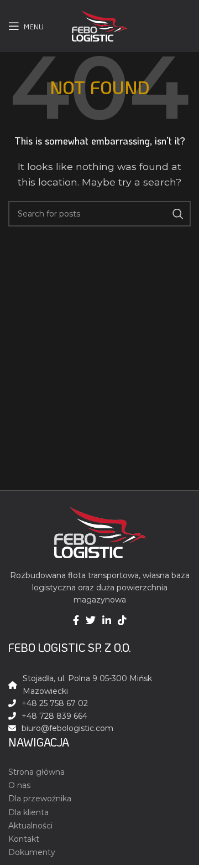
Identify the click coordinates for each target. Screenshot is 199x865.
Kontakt (23, 839)
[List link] (99, 728)
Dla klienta (28, 812)
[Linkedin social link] (106, 620)
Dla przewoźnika (39, 799)
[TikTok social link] (122, 620)
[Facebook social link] (76, 620)
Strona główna (36, 772)
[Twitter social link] (90, 620)
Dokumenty (31, 852)
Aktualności (30, 826)
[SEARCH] (178, 213)
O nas (19, 785)
